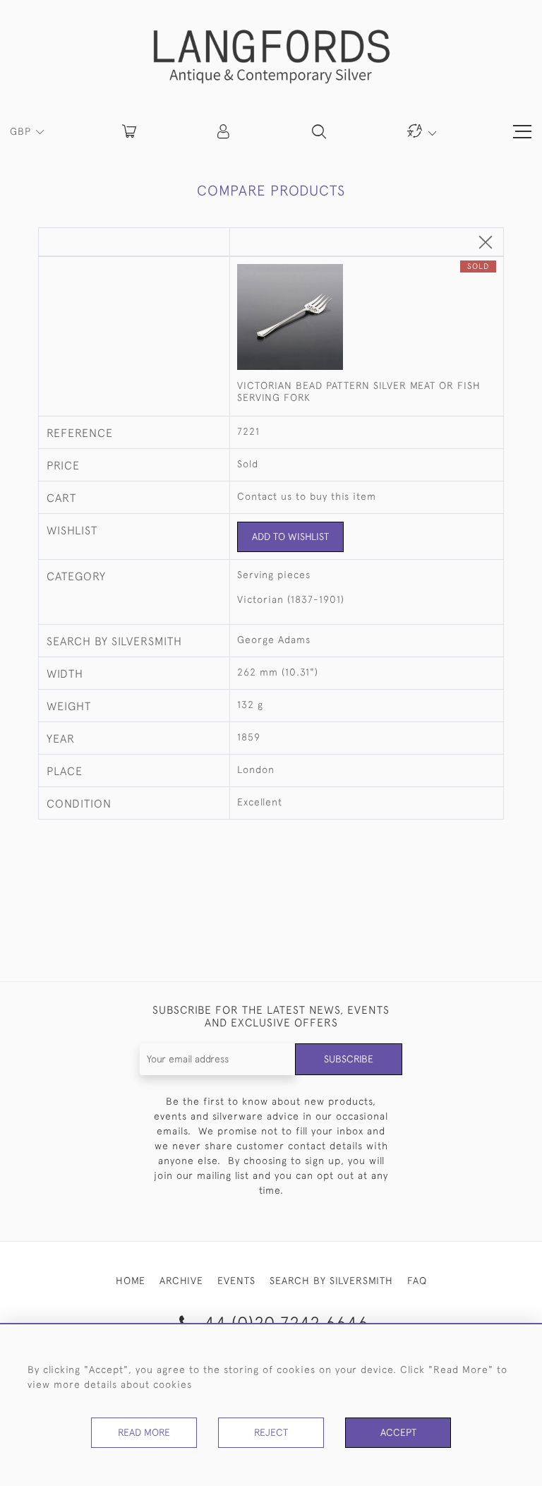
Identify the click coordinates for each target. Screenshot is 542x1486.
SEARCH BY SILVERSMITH (331, 1280)
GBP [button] (22, 131)
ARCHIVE (181, 1280)
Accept (398, 1432)
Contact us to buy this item (306, 496)
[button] (224, 131)
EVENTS (236, 1280)
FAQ (417, 1280)
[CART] (129, 131)
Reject (271, 1432)
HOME (130, 1280)
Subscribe (348, 1059)
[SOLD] (366, 318)
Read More (144, 1432)
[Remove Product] (485, 243)
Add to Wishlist (290, 536)
